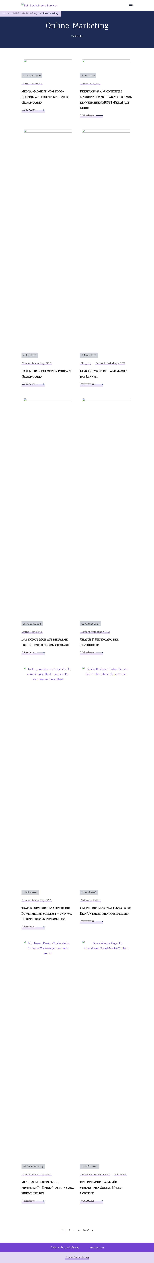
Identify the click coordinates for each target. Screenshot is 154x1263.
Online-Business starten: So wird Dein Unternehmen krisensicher (105, 910)
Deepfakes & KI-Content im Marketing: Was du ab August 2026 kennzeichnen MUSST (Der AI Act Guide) (106, 99)
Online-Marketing (32, 83)
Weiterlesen (29, 110)
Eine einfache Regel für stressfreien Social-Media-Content (101, 1187)
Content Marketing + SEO (36, 363)
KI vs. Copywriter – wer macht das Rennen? (103, 373)
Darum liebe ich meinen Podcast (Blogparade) (46, 373)
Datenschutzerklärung (64, 1247)
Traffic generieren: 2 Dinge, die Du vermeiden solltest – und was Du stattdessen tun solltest (47, 913)
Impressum (96, 1247)
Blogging (85, 363)
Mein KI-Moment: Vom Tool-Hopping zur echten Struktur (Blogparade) (45, 96)
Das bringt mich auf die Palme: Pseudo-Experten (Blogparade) (45, 642)
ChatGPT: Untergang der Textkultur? (99, 642)
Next (86, 1230)
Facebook (120, 1174)
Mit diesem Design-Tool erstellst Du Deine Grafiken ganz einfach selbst (48, 1187)
